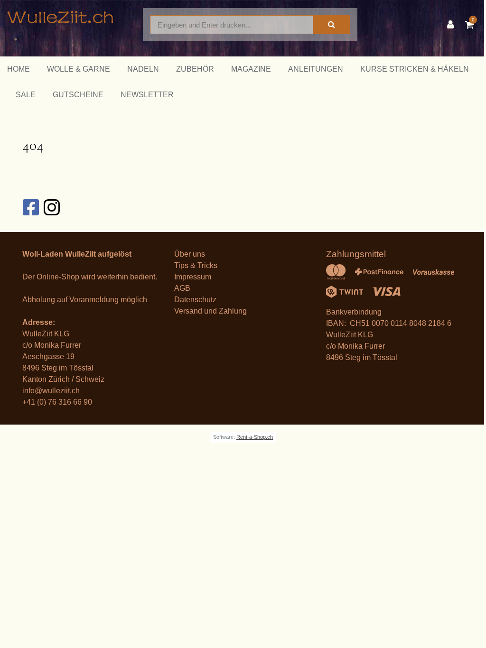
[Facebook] (30, 207)
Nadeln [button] (143, 69)
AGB (182, 288)
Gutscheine (78, 95)
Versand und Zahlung (210, 311)
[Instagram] (51, 207)
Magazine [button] (251, 69)
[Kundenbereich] (452, 24)
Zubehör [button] (195, 69)
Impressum (192, 277)
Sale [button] (26, 95)
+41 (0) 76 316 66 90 (57, 402)
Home (18, 69)
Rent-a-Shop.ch (254, 437)
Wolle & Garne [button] (78, 69)
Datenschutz (195, 300)
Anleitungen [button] (315, 69)
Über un (187, 254)
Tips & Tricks (195, 265)
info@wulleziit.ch (51, 391)
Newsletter (147, 95)
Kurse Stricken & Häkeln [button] (414, 69)
